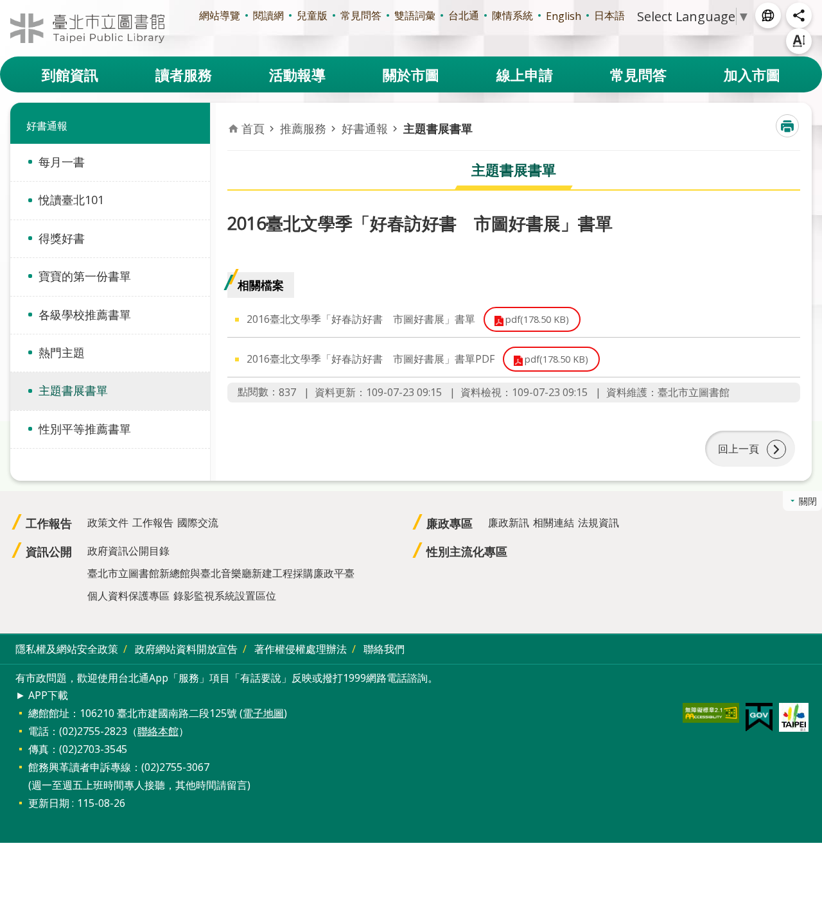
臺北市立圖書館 (87, 28)
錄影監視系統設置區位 (224, 596)
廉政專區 (449, 523)
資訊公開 (49, 551)
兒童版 (312, 15)
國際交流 (197, 522)
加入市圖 (752, 74)
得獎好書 (62, 238)
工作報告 (49, 523)
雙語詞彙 (414, 15)
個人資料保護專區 (128, 596)
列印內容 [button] (787, 125)
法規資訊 (598, 522)
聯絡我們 (384, 649)
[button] (711, 713)
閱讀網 (268, 15)
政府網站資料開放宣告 (186, 649)
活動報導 (297, 74)
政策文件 (107, 522)
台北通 (463, 15)
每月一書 (62, 161)
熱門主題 (62, 352)
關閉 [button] (808, 501)
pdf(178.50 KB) (537, 319)
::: (8, 7)
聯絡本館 (158, 731)
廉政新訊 (508, 522)
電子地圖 (263, 713)
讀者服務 (183, 74)
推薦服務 (303, 128)
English (563, 16)
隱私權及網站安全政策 (66, 649)
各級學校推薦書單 (85, 314)
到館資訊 (70, 74)
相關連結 (553, 522)
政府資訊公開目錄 (128, 551)
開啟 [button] (768, 15)
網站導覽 (219, 15)
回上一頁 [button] (738, 449)
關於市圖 (411, 74)
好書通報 (365, 128)
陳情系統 (512, 15)
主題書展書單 (73, 390)
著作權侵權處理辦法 (300, 649)
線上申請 (524, 74)
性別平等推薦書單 (85, 428)
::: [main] (235, 116)
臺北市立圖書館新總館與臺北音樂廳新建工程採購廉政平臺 (220, 573)
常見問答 (360, 15)
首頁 (253, 128)
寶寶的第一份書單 (85, 276)
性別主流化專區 (466, 551)
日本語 (609, 15)
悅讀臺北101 (71, 199)
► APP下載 (41, 695)
